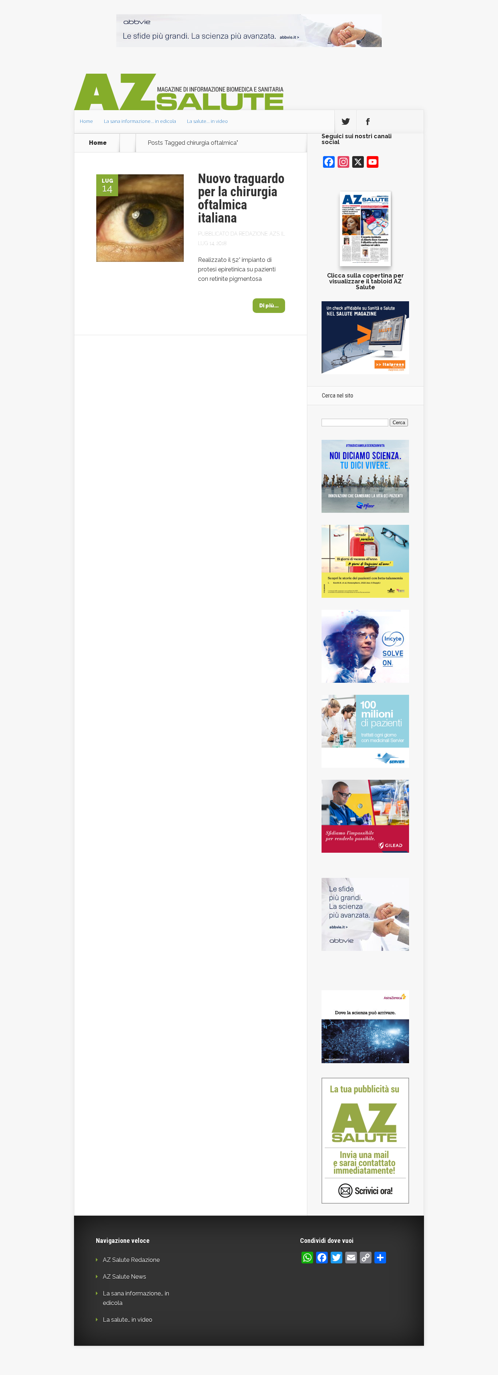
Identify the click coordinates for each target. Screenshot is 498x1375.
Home (86, 121)
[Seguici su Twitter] (346, 121)
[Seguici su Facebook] (368, 121)
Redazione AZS (259, 234)
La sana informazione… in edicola (140, 121)
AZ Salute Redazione (131, 1259)
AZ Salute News (124, 1276)
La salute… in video (207, 121)
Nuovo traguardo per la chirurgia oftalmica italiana (241, 198)
